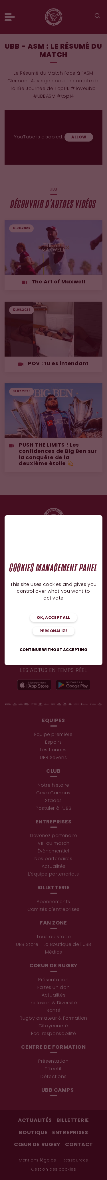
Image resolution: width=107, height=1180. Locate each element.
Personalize (53, 631)
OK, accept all (53, 618)
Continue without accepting (54, 650)
